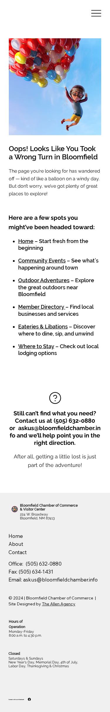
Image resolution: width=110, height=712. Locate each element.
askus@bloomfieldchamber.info (60, 579)
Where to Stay (36, 346)
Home (25, 241)
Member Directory (41, 307)
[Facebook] (29, 699)
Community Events (42, 260)
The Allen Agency (58, 604)
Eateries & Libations (43, 326)
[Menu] (96, 13)
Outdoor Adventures (44, 280)
